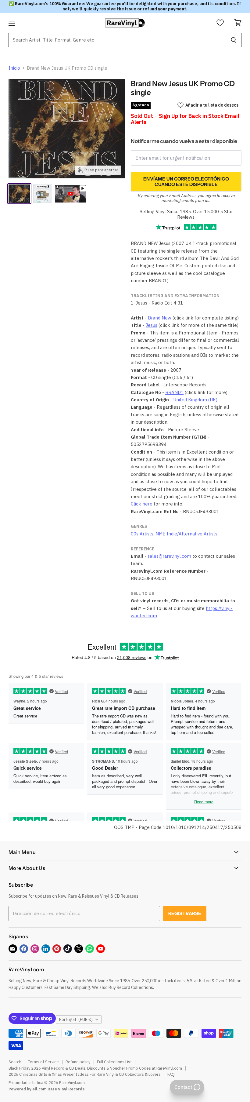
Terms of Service (43, 1061)
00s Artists (142, 534)
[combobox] (117, 40)
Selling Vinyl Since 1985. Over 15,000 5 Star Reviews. (186, 214)
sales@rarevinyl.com (169, 556)
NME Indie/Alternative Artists (186, 534)
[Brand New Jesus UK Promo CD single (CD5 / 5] (19, 193)
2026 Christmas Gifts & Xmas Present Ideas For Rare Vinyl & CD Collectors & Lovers (85, 1074)
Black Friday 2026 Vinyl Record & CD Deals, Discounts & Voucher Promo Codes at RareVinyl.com (95, 1068)
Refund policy (78, 1061)
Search (15, 1061)
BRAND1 (174, 392)
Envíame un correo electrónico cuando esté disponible (186, 181)
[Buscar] (234, 40)
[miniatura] (42, 193)
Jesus (151, 325)
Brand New (159, 318)
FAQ (171, 1074)
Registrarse (185, 913)
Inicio (14, 68)
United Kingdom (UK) (195, 400)
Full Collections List (114, 1061)
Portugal (76, 1019)
